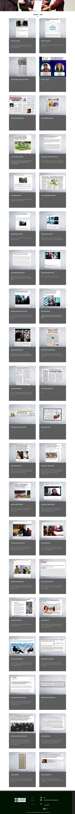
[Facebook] (48, 809)
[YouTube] (46, 809)
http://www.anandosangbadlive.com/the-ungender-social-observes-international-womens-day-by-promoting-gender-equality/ (22, 317)
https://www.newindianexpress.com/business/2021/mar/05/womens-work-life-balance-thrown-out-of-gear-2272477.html (22, 510)
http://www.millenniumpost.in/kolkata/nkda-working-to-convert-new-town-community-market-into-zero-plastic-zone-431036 (51, 664)
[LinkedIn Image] (44, 809)
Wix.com (48, 812)
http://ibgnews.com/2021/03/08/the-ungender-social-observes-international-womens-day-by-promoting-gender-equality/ (52, 316)
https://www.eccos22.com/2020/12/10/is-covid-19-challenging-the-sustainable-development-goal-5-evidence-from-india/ (52, 780)
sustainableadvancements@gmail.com (51, 800)
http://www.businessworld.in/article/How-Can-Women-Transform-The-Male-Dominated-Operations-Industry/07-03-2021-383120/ (21, 587)
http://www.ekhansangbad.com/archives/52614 (50, 276)
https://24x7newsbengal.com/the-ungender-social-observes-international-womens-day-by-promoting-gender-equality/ (22, 278)
